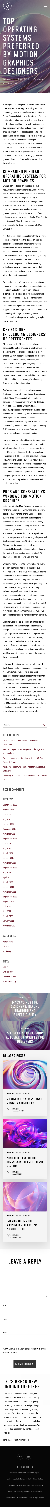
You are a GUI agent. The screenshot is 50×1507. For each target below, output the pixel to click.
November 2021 (9, 926)
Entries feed (8, 972)
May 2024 (7, 848)
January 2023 (8, 887)
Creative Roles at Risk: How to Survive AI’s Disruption (20, 742)
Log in (5, 967)
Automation (38, 79)
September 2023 (10, 867)
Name (5, 1306)
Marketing (13, 83)
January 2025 (8, 824)
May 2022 (7, 911)
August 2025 (8, 809)
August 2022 (8, 901)
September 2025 (10, 805)
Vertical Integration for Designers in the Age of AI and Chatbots (23, 751)
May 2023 (7, 872)
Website (5, 1333)
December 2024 (9, 829)
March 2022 (8, 916)
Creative (6, 83)
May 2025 (7, 819)
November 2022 (9, 892)
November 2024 (9, 834)
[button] (45, 6)
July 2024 (7, 843)
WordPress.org (9, 981)
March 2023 (8, 882)
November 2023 (9, 863)
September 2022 (10, 896)
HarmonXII (9, 79)
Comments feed (9, 976)
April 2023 (7, 877)
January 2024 (8, 858)
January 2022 (8, 921)
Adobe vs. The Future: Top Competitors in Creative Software (24, 769)
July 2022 (7, 906)
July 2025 (7, 814)
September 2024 (10, 838)
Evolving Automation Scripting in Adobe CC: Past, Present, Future (23, 760)
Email (5, 1319)
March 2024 (8, 853)
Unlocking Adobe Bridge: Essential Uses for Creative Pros (25, 777)
